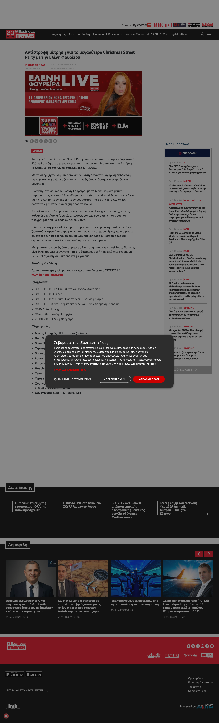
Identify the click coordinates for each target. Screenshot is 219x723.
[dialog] (109, 361)
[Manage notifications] (6, 715)
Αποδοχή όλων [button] (149, 379)
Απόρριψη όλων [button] (114, 379)
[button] (109, 369)
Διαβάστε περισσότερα (143, 363)
